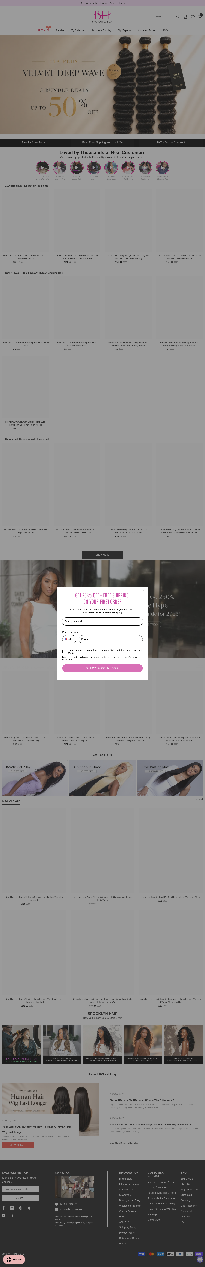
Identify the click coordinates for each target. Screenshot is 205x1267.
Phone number (70, 632)
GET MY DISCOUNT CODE (102, 668)
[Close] (144, 590)
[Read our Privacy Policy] (141, 657)
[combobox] (69, 639)
